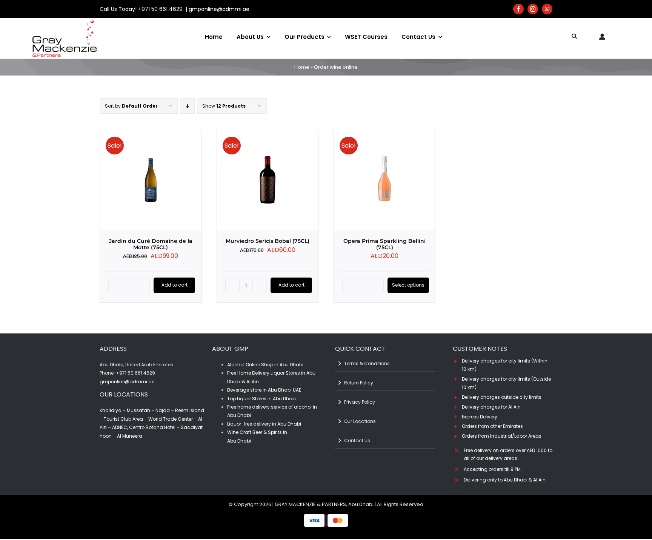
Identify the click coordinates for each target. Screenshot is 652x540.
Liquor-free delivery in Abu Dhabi (264, 424)
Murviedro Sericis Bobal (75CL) (267, 241)
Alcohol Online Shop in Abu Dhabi (265, 364)
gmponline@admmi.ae (219, 9)
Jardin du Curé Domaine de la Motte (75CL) (150, 244)
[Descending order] (187, 106)
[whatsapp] (547, 9)
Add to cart (174, 285)
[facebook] (518, 9)
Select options (408, 285)
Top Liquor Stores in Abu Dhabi (262, 398)
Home (301, 67)
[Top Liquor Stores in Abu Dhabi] (64, 23)
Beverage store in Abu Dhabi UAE (264, 390)
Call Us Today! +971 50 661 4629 (142, 9)
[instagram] (532, 9)
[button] (502, 365)
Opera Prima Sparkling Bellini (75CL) (384, 244)
